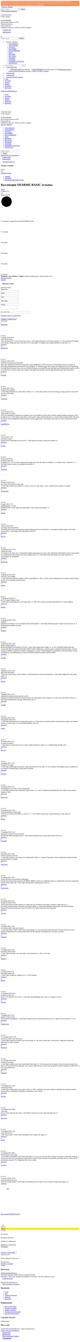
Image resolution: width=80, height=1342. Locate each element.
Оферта (7, 84)
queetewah (4, 562)
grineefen (4, 937)
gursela (3, 819)
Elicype (3, 536)
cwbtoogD (4, 399)
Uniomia (3, 375)
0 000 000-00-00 (15, 69)
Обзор (3, 189)
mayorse (3, 750)
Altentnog (4, 469)
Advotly (3, 1096)
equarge (3, 446)
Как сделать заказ (10, 1306)
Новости (7, 1297)
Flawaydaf (4, 797)
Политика (8, 86)
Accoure (3, 913)
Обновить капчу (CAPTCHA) (11, 315)
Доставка (8, 80)
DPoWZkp (4, 348)
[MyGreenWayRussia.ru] (9, 1273)
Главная (7, 176)
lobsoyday (4, 1118)
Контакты (8, 88)
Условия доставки (11, 1308)
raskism (3, 513)
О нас (6, 79)
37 (3, 1225)
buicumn (3, 774)
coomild (3, 658)
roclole (3, 728)
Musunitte (4, 1073)
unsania (3, 607)
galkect (3, 980)
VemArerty (4, 864)
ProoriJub (4, 841)
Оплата (7, 82)
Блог (6, 1293)
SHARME (8, 178)
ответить (4, 344)
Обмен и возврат (10, 1310)
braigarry (3, 959)
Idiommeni (4, 324)
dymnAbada (4, 491)
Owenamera (4, 888)
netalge (3, 585)
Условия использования (12, 1312)
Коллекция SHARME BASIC (14, 180)
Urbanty (3, 1002)
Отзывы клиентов (11, 1295)
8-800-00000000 (37, 69)
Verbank (3, 631)
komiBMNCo (5, 424)
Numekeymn (5, 1024)
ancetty (3, 1140)
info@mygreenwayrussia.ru (10, 1284)
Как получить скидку (12, 1313)
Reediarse (4, 1047)
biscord (3, 681)
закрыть (3, 280)
